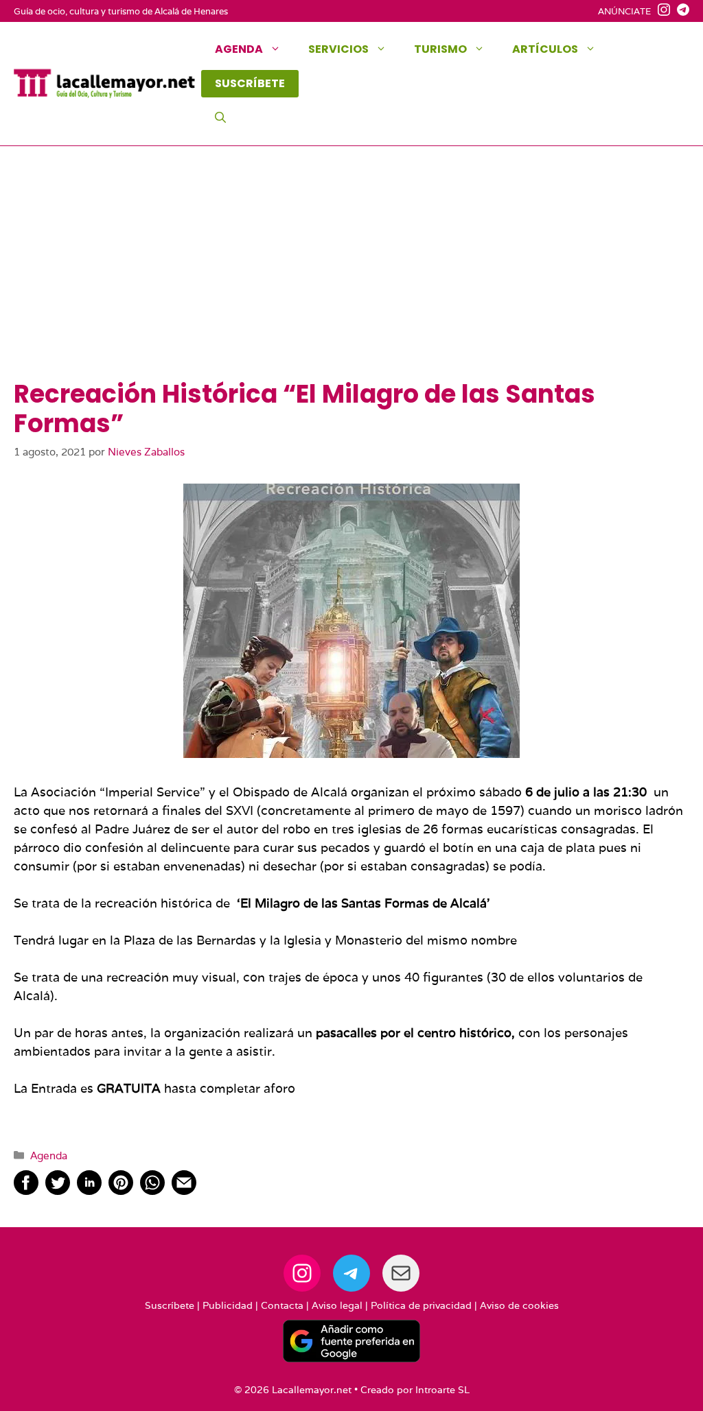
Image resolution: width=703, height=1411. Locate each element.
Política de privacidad (421, 1305)
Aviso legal (337, 1305)
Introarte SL (442, 1390)
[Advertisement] (351, 276)
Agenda (239, 49)
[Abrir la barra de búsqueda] (220, 118)
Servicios (338, 49)
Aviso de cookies (519, 1305)
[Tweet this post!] (57, 1190)
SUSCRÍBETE (250, 83)
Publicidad (228, 1305)
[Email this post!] (184, 1190)
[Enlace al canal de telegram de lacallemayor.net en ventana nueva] (679, 11)
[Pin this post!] (120, 1190)
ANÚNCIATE (624, 11)
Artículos (545, 49)
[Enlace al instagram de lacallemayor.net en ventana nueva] (660, 11)
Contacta (282, 1305)
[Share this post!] (26, 1190)
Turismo (440, 49)
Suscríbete (169, 1305)
